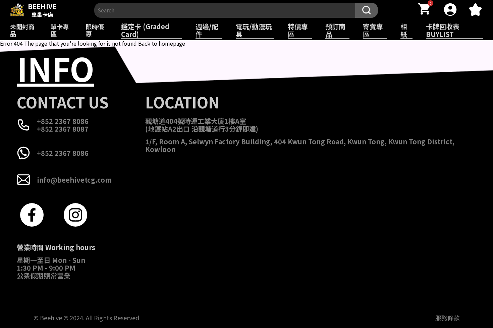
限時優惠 (95, 30)
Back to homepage (161, 43)
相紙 (403, 30)
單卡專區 (60, 30)
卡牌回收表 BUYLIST (442, 30)
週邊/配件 (207, 30)
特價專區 (298, 30)
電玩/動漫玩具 (254, 30)
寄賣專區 (373, 30)
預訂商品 (335, 30)
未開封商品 (22, 30)
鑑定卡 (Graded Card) (145, 30)
